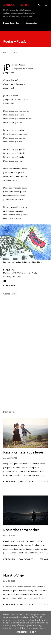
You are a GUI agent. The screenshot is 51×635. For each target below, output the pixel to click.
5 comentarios (25, 604)
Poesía (6, 276)
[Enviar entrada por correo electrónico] (5, 282)
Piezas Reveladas (11, 23)
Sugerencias (31, 23)
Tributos (16, 276)
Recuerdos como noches (21, 530)
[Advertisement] (25, 384)
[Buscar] (39, 5)
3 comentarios (25, 481)
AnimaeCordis (16, 5)
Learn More (21, 632)
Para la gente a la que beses (23, 452)
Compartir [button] (9, 285)
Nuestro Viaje (13, 575)
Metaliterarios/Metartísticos (19, 273)
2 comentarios (25, 559)
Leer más (43, 481)
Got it (33, 632)
